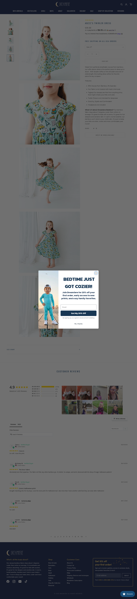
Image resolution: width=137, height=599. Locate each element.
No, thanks (79, 324)
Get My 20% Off (78, 313)
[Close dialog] (96, 273)
